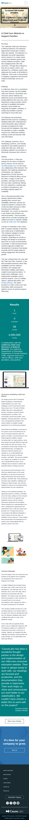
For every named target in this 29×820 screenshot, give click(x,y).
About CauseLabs (8, 770)
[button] (14, 797)
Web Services (7, 774)
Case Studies (7, 782)
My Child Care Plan (13, 222)
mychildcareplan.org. (8, 166)
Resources (6, 791)
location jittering (6, 283)
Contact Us (6, 786)
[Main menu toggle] (26, 2)
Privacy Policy (17, 818)
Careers (5, 778)
